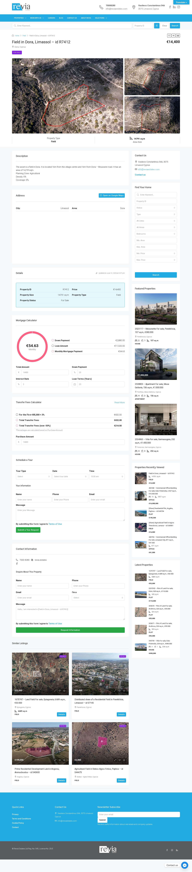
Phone (56, 494)
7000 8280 (25, 560)
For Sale (17, 52)
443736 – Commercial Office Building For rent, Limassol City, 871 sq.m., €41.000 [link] (163, 540)
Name (19, 494)
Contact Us (72, 18)
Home (17, 36)
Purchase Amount (25, 436)
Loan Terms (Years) (82, 379)
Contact (15, 827)
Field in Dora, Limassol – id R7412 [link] (161, 473)
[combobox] (33, 476)
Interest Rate (22, 379)
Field (24, 36)
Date (55, 471)
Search (175, 26)
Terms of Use (55, 524)
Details (61, 714)
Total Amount (22, 367)
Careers (51, 18)
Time (91, 471)
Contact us (140, 175)
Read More (120, 402)
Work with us (35, 18)
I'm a (74, 592)
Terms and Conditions (21, 819)
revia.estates (41, 560)
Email (91, 494)
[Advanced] (156, 25)
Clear (164, 26)
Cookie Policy (18, 823)
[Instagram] (172, 850)
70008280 (110, 5)
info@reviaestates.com (116, 9)
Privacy (15, 814)
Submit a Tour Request (28, 530)
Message (20, 505)
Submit (102, 820)
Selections (99, 18)
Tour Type (21, 471)
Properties (19, 18)
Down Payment (79, 367)
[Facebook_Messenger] (184, 865)
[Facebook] (167, 850)
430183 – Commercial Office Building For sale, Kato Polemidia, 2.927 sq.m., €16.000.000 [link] (163, 491)
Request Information (70, 630)
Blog (61, 18)
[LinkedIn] (177, 850)
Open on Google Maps (113, 195)
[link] (40, 674)
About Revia (86, 18)
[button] (169, 36)
